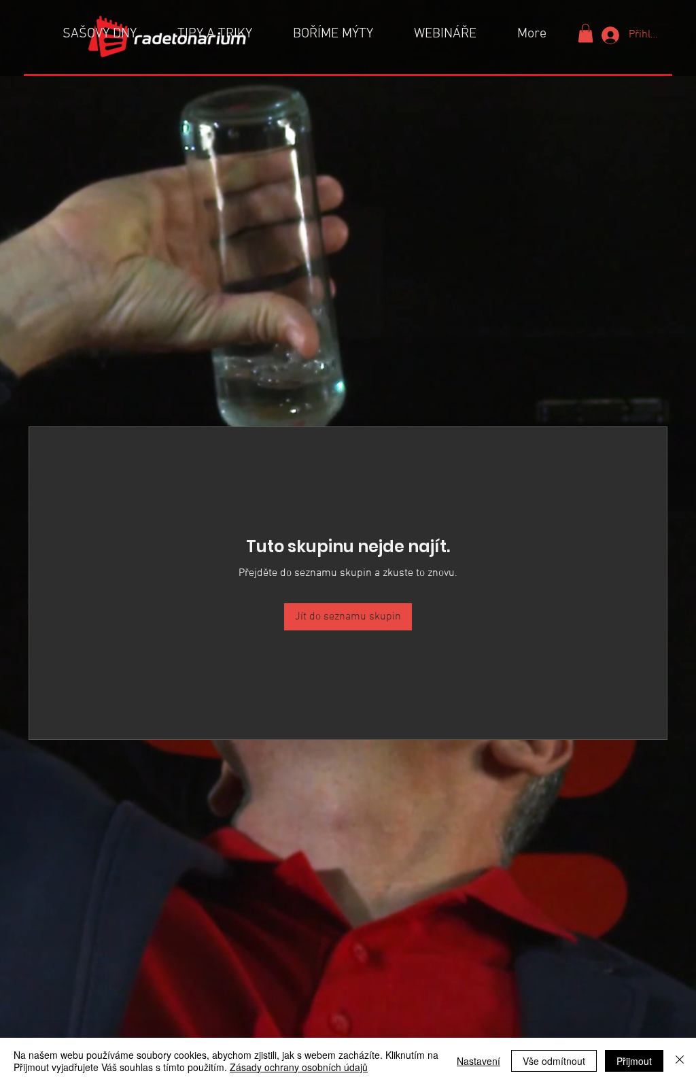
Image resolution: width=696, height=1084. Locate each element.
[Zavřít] (680, 1061)
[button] (585, 33)
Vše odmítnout (554, 1061)
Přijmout (634, 1061)
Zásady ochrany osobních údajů (299, 1067)
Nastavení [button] (478, 1061)
